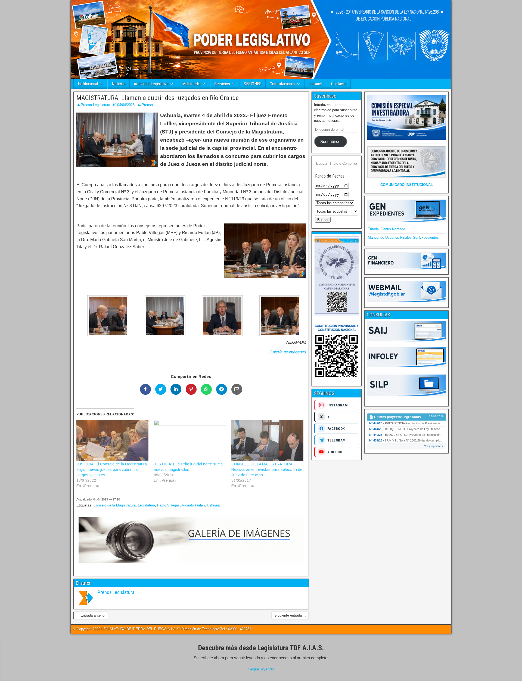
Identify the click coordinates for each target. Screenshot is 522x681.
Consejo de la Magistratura (115, 505)
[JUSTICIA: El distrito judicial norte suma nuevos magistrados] (190, 440)
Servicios (222, 83)
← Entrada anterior (90, 615)
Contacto (339, 83)
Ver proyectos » (434, 445)
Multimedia (191, 83)
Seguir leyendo (261, 669)
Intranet (315, 83)
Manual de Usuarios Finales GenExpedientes (403, 237)
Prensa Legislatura (95, 105)
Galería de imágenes (287, 352)
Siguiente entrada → (290, 615)
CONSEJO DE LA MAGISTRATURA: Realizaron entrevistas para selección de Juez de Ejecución (266, 469)
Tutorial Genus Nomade (386, 229)
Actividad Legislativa (151, 83)
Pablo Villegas (168, 505)
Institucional (88, 83)
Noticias (119, 83)
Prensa (147, 105)
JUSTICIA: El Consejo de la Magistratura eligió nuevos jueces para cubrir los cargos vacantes (111, 469)
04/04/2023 (126, 105)
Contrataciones (282, 83)
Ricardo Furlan (193, 505)
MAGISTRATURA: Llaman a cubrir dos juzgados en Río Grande (157, 98)
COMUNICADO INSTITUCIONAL (406, 185)
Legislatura (146, 505)
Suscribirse (330, 141)
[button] (105, 316)
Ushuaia (213, 505)
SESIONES (253, 83)
